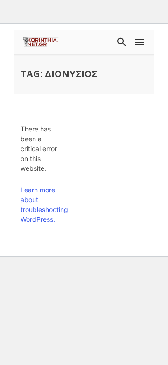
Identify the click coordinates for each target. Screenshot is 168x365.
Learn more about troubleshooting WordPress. (42, 204)
